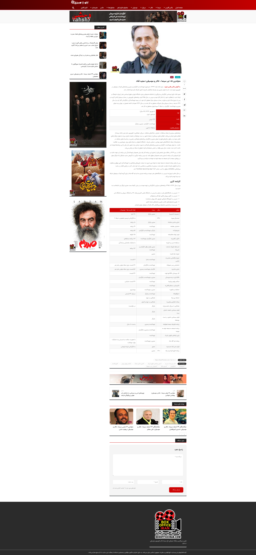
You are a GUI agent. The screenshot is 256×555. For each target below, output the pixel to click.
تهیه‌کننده (114, 364)
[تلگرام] (184, 105)
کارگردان (172, 366)
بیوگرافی (178, 77)
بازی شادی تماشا (139, 364)
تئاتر (151, 8)
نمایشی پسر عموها (151, 366)
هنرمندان (95, 8)
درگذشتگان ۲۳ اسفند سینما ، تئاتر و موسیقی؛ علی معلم (148, 428)
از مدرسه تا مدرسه (170, 364)
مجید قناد (163, 366)
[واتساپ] (184, 110)
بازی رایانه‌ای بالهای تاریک (154, 364)
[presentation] (181, 434)
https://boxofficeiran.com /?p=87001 (165, 360)
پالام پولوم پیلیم (126, 364)
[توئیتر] (184, 94)
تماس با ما (183, 545)
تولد (172, 77)
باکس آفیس (169, 8)
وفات (183, 422)
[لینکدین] (184, 115)
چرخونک (181, 366)
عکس (102, 8)
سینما (159, 8)
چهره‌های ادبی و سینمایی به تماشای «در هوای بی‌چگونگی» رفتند (132, 394)
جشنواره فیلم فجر (122, 8)
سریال (144, 8)
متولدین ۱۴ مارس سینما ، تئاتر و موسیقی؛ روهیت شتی (123, 428)
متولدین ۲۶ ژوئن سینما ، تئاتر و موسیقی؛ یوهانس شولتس (163, 394)
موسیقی (134, 8)
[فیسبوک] (184, 99)
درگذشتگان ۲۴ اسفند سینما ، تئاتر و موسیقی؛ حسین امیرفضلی (175, 428)
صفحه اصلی (179, 8)
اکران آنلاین (84, 8)
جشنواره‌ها (111, 8)
